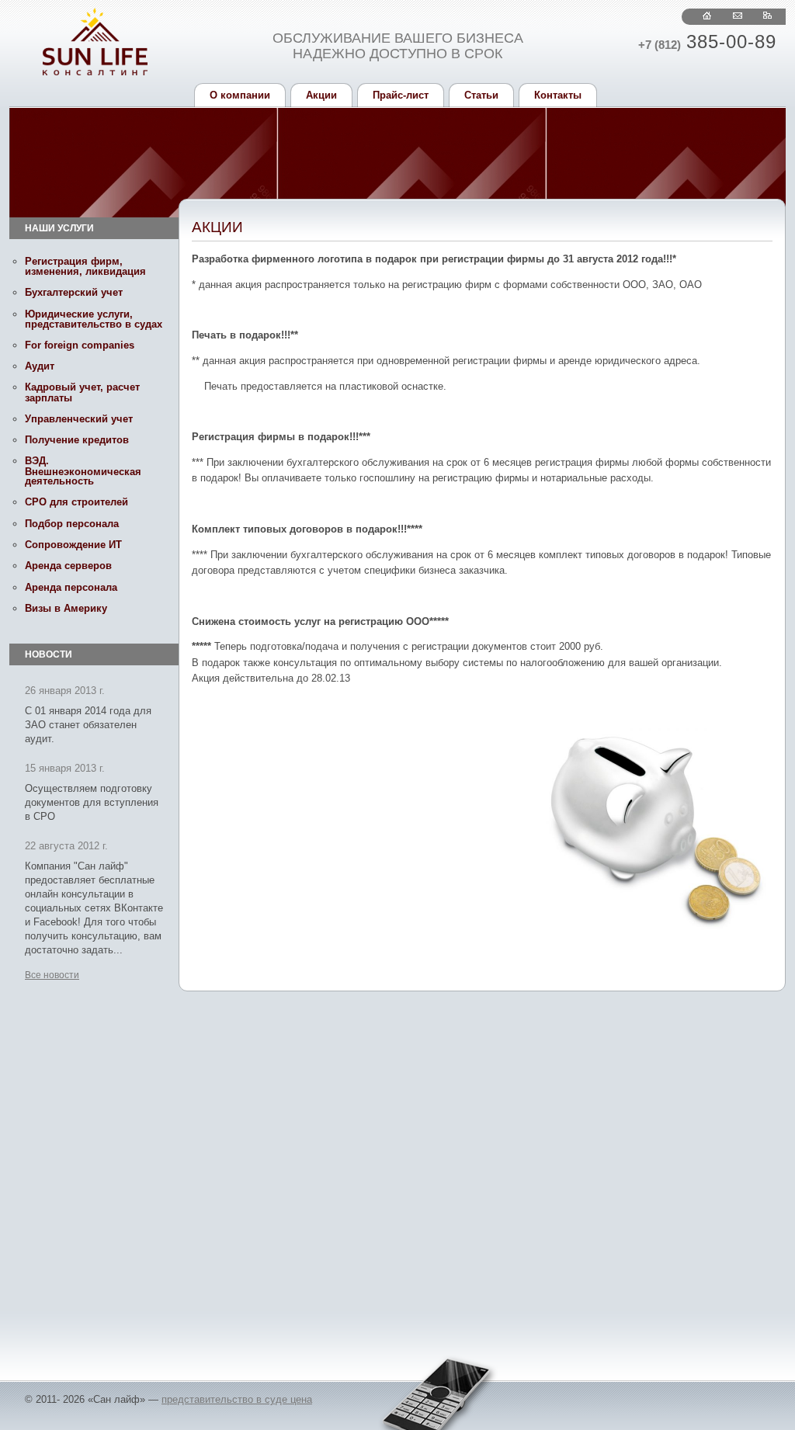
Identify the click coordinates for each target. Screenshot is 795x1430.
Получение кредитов (77, 440)
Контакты (557, 95)
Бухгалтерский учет (74, 292)
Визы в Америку (66, 608)
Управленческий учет (79, 419)
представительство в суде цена (236, 1399)
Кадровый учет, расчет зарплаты (82, 392)
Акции (321, 95)
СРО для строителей (76, 502)
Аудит (39, 366)
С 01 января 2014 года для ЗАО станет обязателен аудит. (88, 725)
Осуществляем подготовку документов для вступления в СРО (91, 802)
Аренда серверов (68, 565)
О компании (240, 95)
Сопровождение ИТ (73, 544)
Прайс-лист (401, 95)
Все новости (52, 975)
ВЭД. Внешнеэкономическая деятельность (83, 471)
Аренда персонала (71, 587)
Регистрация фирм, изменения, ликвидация (85, 266)
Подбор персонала (72, 523)
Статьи (481, 95)
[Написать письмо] (737, 16)
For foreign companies (79, 345)
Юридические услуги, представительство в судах (93, 319)
